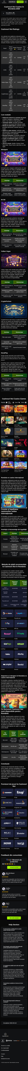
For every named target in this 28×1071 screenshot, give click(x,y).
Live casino (9, 402)
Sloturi (22, 402)
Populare (3, 402)
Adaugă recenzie (14, 867)
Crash (16, 402)
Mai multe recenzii (14, 918)
